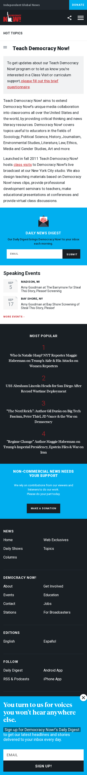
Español (50, 641)
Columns (10, 557)
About (7, 586)
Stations (9, 612)
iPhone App (53, 679)
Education (51, 595)
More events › (14, 316)
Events (8, 595)
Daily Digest (13, 670)
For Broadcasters (57, 612)
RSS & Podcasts (16, 679)
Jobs (48, 604)
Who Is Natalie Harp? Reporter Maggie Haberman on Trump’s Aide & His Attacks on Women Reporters (43, 360)
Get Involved (53, 586)
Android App (53, 670)
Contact (9, 604)
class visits (23, 164)
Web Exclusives (56, 540)
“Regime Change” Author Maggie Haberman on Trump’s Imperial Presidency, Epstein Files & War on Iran (43, 446)
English (9, 641)
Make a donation (43, 508)
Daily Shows (13, 548)
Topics (49, 548)
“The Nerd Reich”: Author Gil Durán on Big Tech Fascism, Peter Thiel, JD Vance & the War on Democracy (43, 416)
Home (8, 540)
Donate (78, 4)
